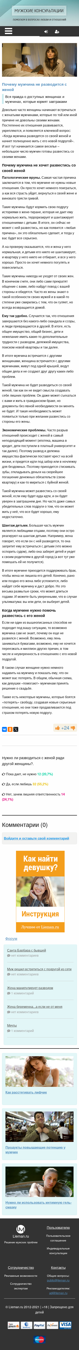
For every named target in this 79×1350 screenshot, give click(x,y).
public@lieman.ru (58, 1280)
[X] (15, 729)
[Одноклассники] (10, 729)
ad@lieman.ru (58, 1293)
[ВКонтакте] (4, 729)
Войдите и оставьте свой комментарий (36, 838)
